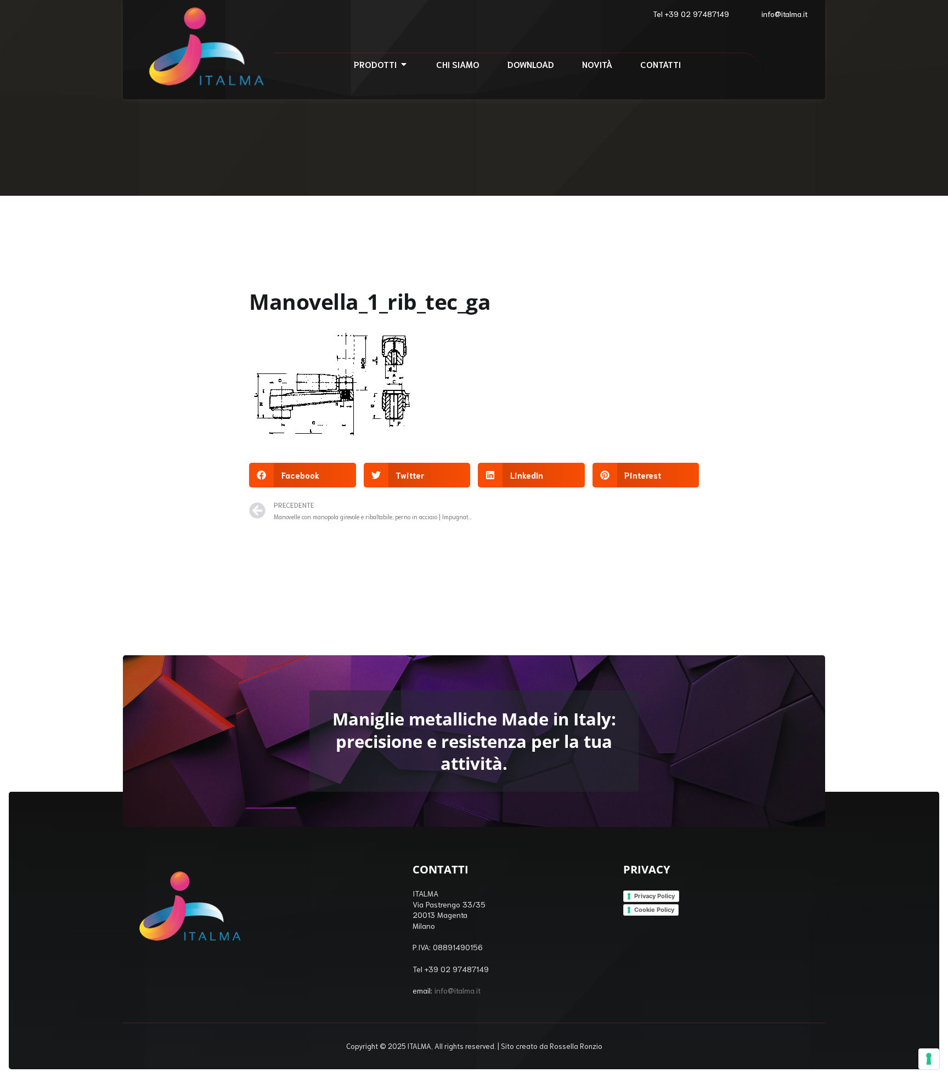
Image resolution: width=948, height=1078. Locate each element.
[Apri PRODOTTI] (403, 64)
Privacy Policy (654, 896)
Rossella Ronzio (576, 1046)
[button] (302, 475)
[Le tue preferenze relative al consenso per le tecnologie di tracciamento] (928, 1058)
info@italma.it (458, 990)
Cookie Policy (654, 910)
